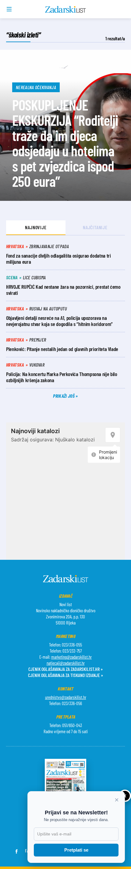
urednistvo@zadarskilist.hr (65, 697)
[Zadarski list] (66, 9)
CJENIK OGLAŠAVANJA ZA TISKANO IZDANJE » (65, 675)
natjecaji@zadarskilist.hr (66, 663)
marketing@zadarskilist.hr (71, 657)
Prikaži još (64, 396)
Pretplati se (76, 850)
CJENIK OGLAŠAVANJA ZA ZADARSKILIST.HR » (65, 669)
